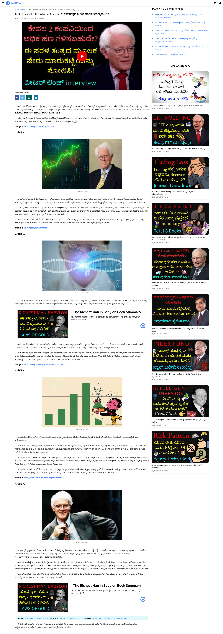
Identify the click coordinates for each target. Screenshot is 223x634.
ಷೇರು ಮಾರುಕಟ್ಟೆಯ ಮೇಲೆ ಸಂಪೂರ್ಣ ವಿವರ (39, 126)
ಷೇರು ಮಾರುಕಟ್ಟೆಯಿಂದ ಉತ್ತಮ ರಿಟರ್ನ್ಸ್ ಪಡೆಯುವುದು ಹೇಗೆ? (45, 364)
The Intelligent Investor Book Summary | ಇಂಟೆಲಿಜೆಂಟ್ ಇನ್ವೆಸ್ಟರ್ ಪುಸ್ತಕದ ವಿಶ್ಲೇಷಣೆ (179, 420)
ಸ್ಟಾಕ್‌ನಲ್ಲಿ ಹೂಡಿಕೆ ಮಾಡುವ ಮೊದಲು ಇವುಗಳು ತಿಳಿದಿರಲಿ (43, 478)
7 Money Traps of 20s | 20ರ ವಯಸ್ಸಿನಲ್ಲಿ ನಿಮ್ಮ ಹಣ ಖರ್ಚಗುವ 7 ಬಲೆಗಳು (177, 105)
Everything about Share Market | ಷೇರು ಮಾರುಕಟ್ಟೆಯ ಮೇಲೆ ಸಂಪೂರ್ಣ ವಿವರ (178, 329)
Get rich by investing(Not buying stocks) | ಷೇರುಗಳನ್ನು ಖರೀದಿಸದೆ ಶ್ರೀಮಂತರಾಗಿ (177, 375)
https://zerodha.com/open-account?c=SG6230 (110, 618)
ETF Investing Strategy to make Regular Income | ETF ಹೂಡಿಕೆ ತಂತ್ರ (178, 148)
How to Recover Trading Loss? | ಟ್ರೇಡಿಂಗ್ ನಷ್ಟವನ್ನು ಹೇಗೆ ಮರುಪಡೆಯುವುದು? (173, 192)
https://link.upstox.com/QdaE (72, 618)
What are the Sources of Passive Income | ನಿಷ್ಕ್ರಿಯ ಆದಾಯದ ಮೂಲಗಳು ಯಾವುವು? (179, 284)
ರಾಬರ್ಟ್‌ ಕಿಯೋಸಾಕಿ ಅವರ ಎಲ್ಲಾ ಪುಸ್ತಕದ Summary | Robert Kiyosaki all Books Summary (178, 238)
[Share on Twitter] (23, 98)
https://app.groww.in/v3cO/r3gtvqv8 (38, 618)
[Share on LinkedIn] (36, 98)
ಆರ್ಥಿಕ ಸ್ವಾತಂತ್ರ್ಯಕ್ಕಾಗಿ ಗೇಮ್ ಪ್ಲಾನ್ (35, 228)
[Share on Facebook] (17, 98)
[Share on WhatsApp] (30, 98)
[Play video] (82, 56)
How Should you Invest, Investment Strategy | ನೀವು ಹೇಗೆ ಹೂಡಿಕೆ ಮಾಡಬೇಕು (177, 466)
